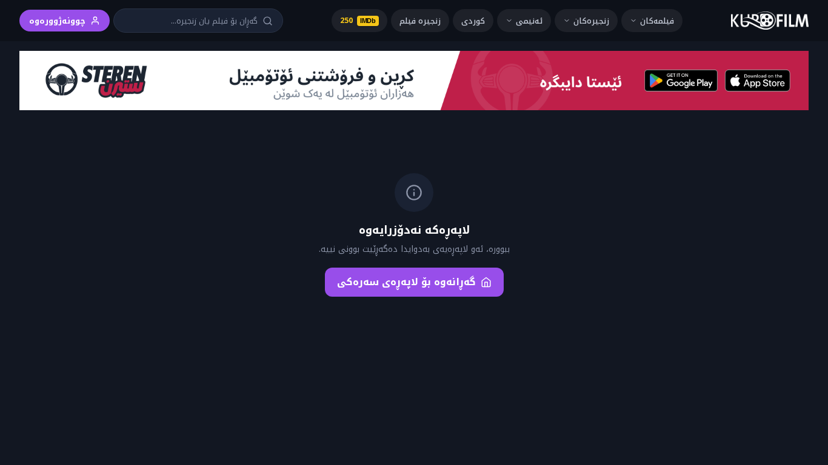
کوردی (473, 20)
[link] (770, 21)
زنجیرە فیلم (420, 20)
